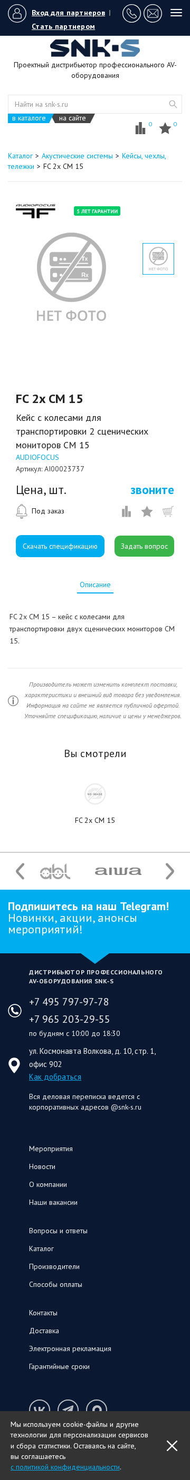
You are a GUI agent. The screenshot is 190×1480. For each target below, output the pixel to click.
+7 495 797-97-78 (69, 1002)
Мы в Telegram (68, 1410)
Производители (54, 1266)
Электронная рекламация (70, 1348)
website (173, 104)
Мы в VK (39, 1410)
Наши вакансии (53, 1202)
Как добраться (55, 1077)
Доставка (44, 1330)
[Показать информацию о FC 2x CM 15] (95, 794)
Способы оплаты (55, 1284)
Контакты (43, 1312)
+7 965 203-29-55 (69, 1019)
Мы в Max (96, 1410)
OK (172, 1445)
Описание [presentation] (95, 584)
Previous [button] (20, 871)
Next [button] (170, 871)
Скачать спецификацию (60, 546)
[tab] (95, 584)
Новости (42, 1166)
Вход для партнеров (68, 12)
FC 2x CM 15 (95, 820)
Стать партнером (63, 26)
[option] (71, 277)
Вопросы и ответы (58, 1230)
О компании (48, 1184)
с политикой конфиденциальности (65, 1467)
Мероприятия (51, 1148)
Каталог (41, 1248)
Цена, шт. (41, 490)
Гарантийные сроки (59, 1366)
